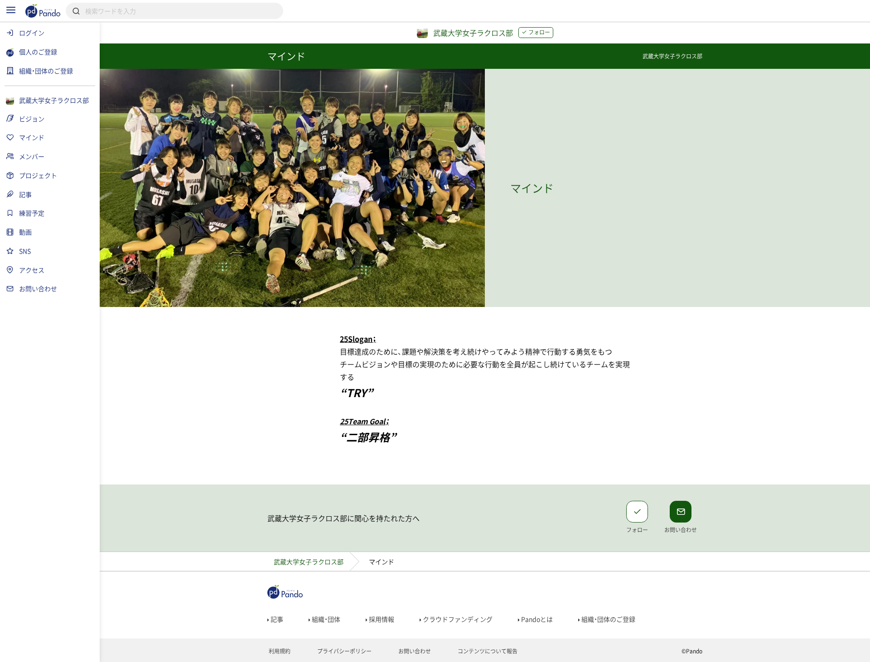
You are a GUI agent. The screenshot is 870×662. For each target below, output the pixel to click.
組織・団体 (325, 619)
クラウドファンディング (457, 619)
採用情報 (380, 619)
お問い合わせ (414, 651)
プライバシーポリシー (344, 651)
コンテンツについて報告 (486, 651)
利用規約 (278, 651)
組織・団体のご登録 (607, 619)
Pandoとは (536, 619)
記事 (276, 619)
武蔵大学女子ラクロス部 (308, 561)
